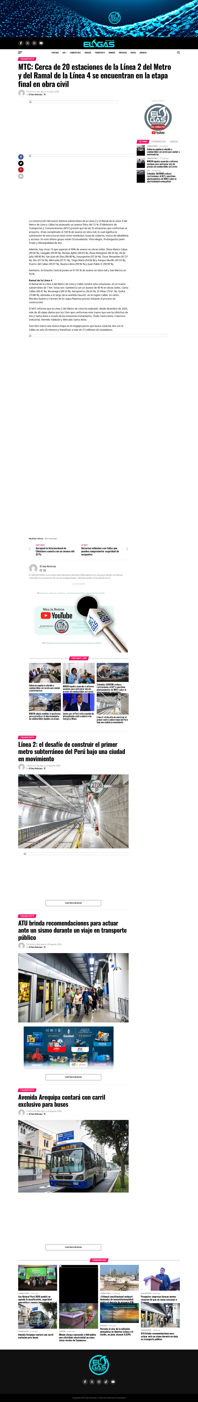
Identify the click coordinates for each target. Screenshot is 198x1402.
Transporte (100, 52)
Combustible (75, 52)
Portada (55, 52)
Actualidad (51, 539)
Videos (133, 52)
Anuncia (143, 52)
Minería (112, 52)
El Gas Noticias (35, 94)
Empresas (123, 52)
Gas (63, 52)
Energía (88, 52)
